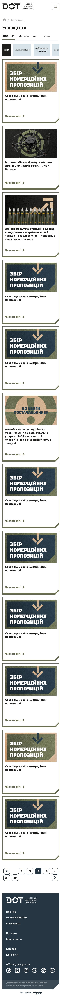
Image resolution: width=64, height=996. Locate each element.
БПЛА (57, 49)
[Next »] (55, 877)
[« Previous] (6, 871)
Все (6, 49)
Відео (46, 36)
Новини (8, 36)
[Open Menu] (55, 6)
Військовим (22, 49)
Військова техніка (41, 50)
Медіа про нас (28, 36)
